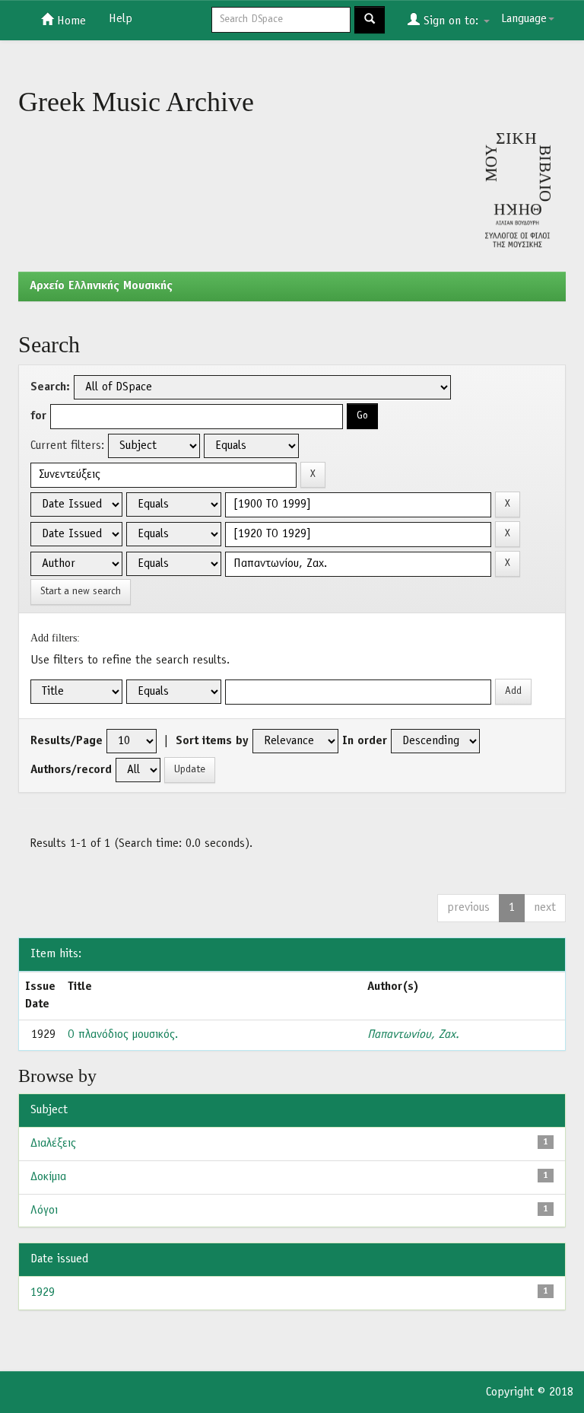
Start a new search (80, 591)
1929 (42, 1293)
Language (524, 19)
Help (120, 19)
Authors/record (71, 770)
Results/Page (66, 741)
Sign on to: (451, 21)
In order (364, 741)
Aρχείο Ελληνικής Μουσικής (101, 286)
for (38, 416)
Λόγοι (44, 1211)
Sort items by (212, 741)
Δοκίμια (48, 1177)
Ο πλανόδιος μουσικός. (123, 1035)
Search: (50, 387)
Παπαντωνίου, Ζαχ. (413, 1035)
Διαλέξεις (53, 1144)
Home (69, 21)
